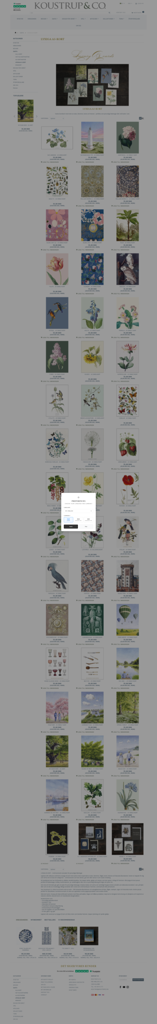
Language (67, 507)
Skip (86, 526)
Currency (67, 515)
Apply (71, 526)
